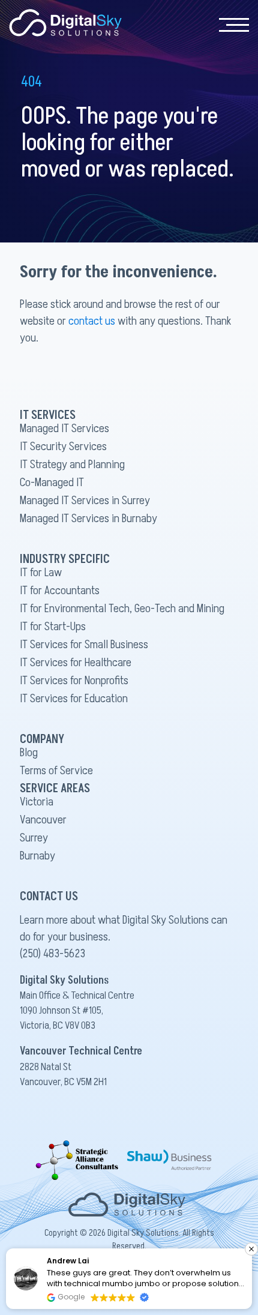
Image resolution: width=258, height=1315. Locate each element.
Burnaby (37, 855)
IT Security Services (63, 446)
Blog (29, 752)
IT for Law (41, 572)
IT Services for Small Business (84, 644)
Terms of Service (56, 770)
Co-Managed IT (52, 482)
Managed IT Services (64, 428)
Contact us (147, 64)
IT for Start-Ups (53, 626)
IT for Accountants (60, 590)
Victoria (36, 801)
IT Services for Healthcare (75, 662)
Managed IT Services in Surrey (85, 500)
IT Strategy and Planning (72, 464)
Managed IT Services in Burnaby (88, 518)
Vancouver (43, 819)
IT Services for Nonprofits (74, 680)
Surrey (34, 837)
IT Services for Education (74, 698)
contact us (91, 321)
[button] (251, 1249)
